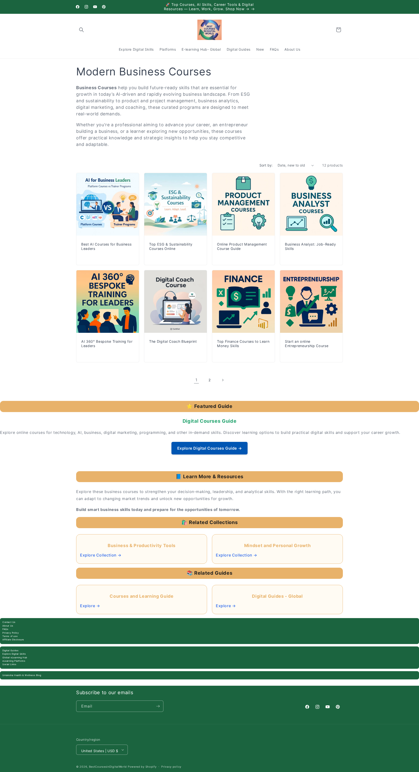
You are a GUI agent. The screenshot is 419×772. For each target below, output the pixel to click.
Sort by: (266, 165)
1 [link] (196, 379)
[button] (81, 29)
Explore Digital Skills (14, 654)
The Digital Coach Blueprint (173, 341)
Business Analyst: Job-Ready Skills (310, 246)
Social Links (9, 664)
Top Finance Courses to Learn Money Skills (243, 343)
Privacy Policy (10, 632)
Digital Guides (10, 650)
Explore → (90, 605)
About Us (7, 625)
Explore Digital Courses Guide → (209, 448)
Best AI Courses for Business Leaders (106, 246)
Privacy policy (171, 766)
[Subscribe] (158, 706)
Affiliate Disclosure (13, 639)
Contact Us (9, 622)
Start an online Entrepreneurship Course (306, 343)
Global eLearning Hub (14, 657)
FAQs (5, 629)
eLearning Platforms (13, 661)
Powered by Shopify (142, 766)
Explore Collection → (100, 555)
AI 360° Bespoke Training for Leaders (106, 343)
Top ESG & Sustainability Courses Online (171, 246)
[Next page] (222, 380)
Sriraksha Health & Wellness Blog (21, 675)
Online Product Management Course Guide (242, 246)
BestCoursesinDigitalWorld (108, 766)
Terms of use (9, 636)
